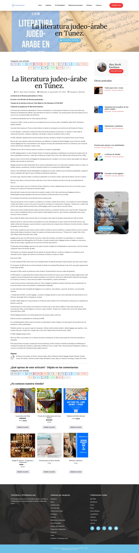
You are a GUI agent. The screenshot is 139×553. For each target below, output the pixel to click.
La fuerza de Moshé (112, 154)
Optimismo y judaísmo (114, 126)
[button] (116, 5)
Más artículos (116, 71)
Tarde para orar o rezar (114, 88)
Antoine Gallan (42, 356)
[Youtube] (116, 528)
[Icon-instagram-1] (98, 528)
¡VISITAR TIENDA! (105, 228)
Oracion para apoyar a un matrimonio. (109, 145)
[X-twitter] (104, 528)
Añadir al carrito (22, 427)
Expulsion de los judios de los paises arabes (116, 108)
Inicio (34, 5)
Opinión (75, 40)
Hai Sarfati (24, 358)
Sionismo (87, 5)
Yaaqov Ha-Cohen (80, 358)
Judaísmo (43, 5)
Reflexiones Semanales (74, 5)
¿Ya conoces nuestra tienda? (27, 383)
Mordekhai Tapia (49, 358)
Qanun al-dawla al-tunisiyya (65, 358)
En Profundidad (56, 5)
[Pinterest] (110, 528)
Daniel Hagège (63, 356)
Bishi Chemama (53, 356)
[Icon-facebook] (92, 528)
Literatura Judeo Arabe (35, 358)
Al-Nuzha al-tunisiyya (23, 356)
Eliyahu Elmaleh (74, 356)
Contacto (98, 5)
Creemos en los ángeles (114, 173)
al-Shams (34, 356)
